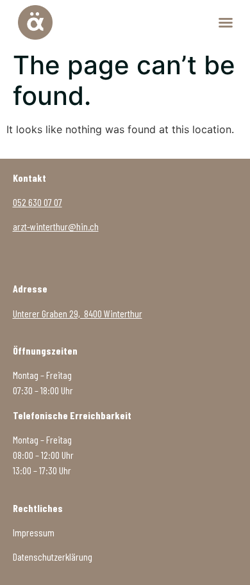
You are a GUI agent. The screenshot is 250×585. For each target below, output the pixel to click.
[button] (225, 22)
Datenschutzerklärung (52, 556)
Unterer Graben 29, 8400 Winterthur (77, 313)
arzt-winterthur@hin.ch (56, 226)
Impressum (33, 532)
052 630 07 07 (37, 202)
